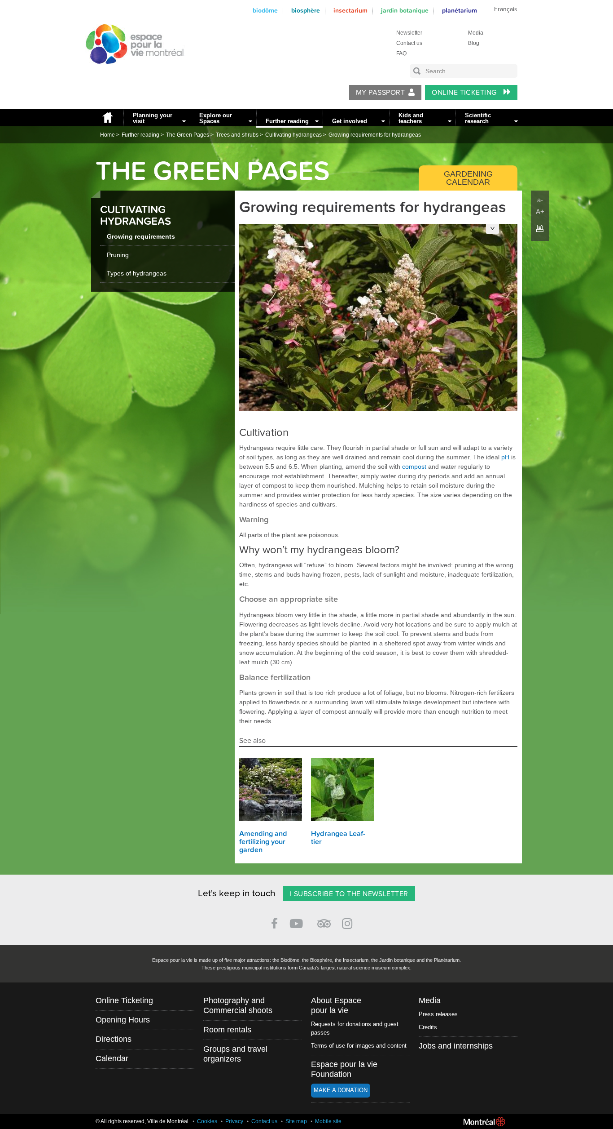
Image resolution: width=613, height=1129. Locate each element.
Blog (473, 43)
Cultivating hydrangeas (293, 135)
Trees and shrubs (237, 135)
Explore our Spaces (215, 118)
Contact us (409, 43)
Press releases (438, 1014)
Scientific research (478, 118)
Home (107, 117)
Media (475, 33)
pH (505, 457)
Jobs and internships (456, 1045)
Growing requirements (141, 236)
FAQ (401, 53)
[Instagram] (349, 922)
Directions (113, 1039)
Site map (296, 1121)
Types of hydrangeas (136, 273)
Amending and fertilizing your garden (263, 841)
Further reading (287, 121)
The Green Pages (187, 135)
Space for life (131, 72)
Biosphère (305, 10)
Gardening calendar (468, 178)
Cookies (207, 1121)
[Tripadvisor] (324, 920)
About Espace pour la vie (336, 1005)
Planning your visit (152, 118)
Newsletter (409, 33)
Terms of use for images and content (359, 1045)
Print (539, 228)
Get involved (349, 121)
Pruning (118, 254)
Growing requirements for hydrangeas (374, 135)
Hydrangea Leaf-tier (338, 837)
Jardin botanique (405, 10)
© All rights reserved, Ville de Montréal (142, 1121)
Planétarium (459, 10)
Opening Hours (123, 1019)
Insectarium (350, 10)
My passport (380, 92)
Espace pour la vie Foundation (344, 1069)
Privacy (234, 1121)
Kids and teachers (410, 118)
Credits (428, 1027)
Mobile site (328, 1121)
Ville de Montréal (484, 1121)
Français (505, 9)
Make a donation (341, 1090)
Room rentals (227, 1029)
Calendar (112, 1058)
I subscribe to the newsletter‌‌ (349, 893)
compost (414, 466)
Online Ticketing (465, 92)
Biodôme (265, 10)
